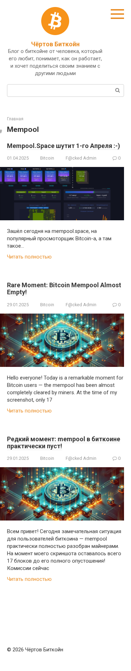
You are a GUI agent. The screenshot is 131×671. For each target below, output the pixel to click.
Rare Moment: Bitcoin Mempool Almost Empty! (64, 288)
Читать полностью (29, 257)
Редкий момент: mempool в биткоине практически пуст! (63, 442)
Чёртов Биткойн (55, 44)
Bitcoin (47, 158)
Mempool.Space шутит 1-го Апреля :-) (63, 145)
